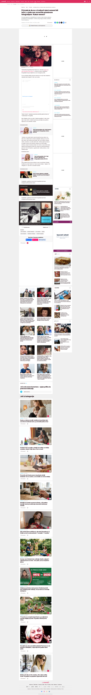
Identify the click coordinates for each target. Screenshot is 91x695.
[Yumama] (3, 1)
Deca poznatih (23, 233)
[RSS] (47, 691)
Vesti (27, 7)
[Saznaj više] (70, 189)
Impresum (29, 688)
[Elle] (52, 686)
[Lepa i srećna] (45, 686)
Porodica (30, 7)
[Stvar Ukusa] (40, 686)
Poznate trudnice (40, 233)
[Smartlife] (56, 686)
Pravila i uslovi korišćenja (35, 688)
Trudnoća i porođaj (31, 233)
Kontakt (41, 688)
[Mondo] (28, 686)
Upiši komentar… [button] (27, 391)
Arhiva (62, 688)
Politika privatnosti (54, 688)
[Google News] (49, 691)
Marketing (59, 688)
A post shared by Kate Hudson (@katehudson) (30, 111)
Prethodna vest (26, 227)
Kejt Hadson (38, 231)
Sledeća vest (45, 227)
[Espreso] (36, 686)
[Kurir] (32, 686)
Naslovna (23, 7)
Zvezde (43, 231)
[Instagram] (44, 691)
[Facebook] (42, 691)
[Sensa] (49, 686)
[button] (50, 22)
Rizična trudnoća (30, 231)
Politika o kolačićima (46, 688)
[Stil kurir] (60, 686)
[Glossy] (63, 686)
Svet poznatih (23, 231)
